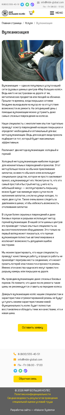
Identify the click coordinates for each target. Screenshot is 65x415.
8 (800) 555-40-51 (10, 4)
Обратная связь (27, 379)
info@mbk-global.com (52, 2)
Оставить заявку (32, 327)
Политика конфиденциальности (32, 394)
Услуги (29, 23)
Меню (59, 13)
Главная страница (11, 23)
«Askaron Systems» (44, 410)
